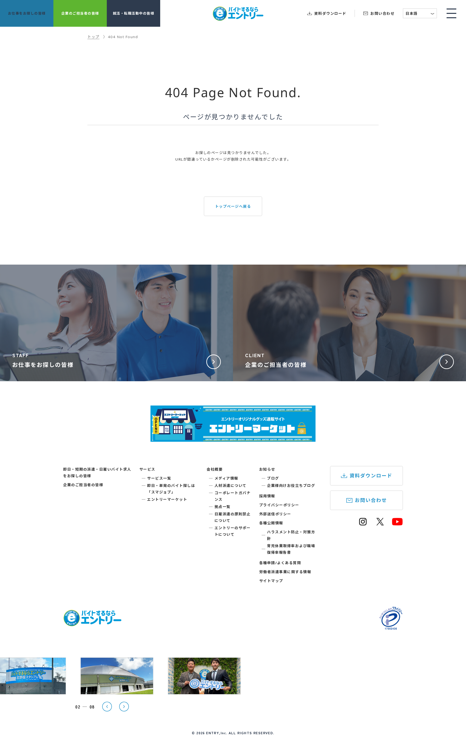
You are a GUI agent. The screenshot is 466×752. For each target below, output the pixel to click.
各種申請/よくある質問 (280, 562)
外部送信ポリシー (275, 513)
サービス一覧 (159, 478)
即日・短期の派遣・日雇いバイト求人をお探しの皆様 (97, 472)
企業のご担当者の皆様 (83, 484)
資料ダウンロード (371, 475)
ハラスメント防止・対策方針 (291, 535)
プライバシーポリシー (279, 504)
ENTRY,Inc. (216, 732)
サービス (147, 469)
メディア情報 (226, 478)
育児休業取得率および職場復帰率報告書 (291, 549)
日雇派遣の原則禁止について (233, 517)
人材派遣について (231, 485)
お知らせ (267, 469)
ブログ (273, 478)
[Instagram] (362, 523)
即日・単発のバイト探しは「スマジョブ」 (171, 488)
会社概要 (215, 469)
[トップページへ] (92, 623)
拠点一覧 (223, 506)
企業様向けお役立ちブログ (291, 485)
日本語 (420, 14)
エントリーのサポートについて (233, 531)
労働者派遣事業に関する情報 (285, 571)
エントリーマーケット (167, 499)
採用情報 (267, 495)
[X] (380, 523)
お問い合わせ (371, 500)
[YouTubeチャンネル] (397, 523)
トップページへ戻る (233, 206)
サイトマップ (271, 580)
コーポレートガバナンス (233, 496)
